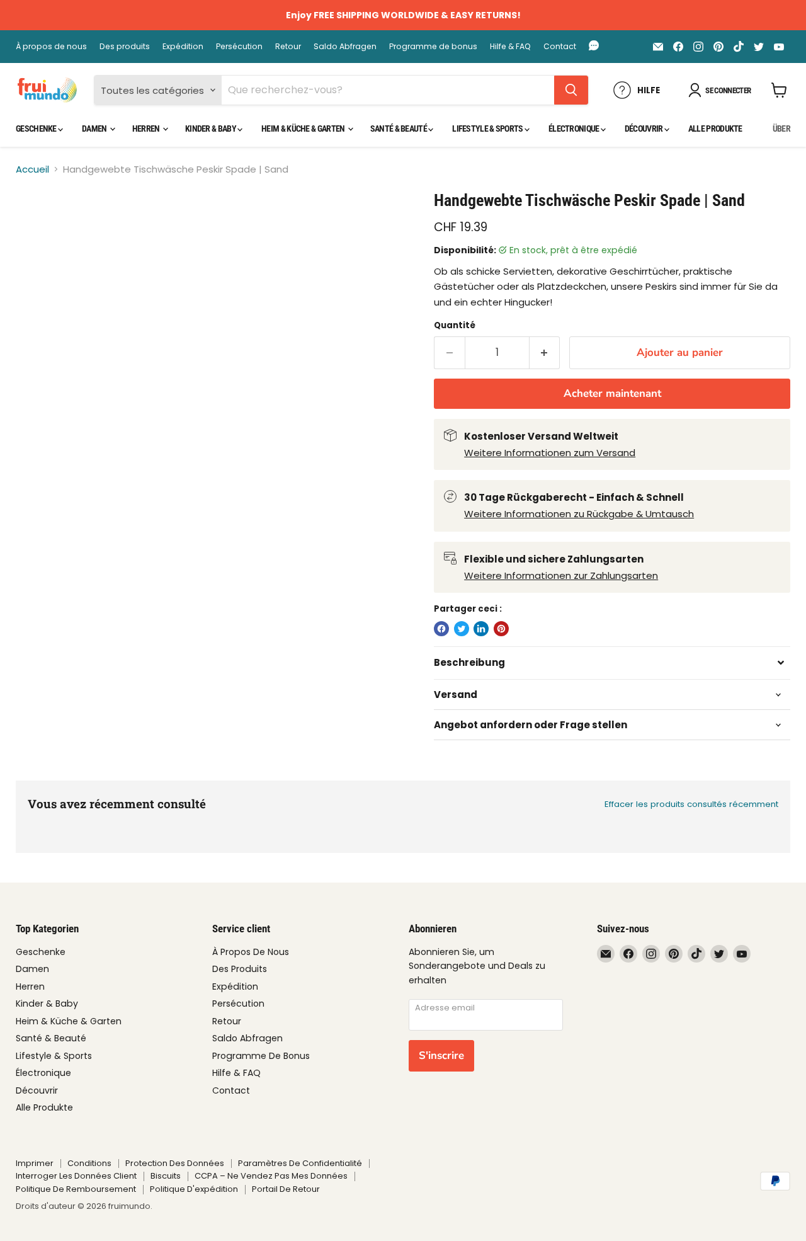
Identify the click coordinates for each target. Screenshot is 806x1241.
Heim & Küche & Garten (303, 128)
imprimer (35, 1163)
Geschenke (37, 128)
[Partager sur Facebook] (441, 628)
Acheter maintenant (612, 393)
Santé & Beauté (399, 128)
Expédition (182, 46)
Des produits (124, 46)
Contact (559, 46)
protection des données (174, 1163)
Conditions (89, 1163)
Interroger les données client (76, 1176)
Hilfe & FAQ (510, 46)
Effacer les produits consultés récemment (691, 804)
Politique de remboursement (76, 1189)
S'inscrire (441, 1055)
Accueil (32, 169)
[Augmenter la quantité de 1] (545, 352)
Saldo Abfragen (345, 46)
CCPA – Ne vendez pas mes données (271, 1176)
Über (781, 128)
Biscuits (165, 1176)
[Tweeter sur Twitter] (461, 628)
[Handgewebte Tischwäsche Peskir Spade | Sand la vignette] (39, 226)
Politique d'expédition (194, 1189)
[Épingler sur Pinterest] (501, 628)
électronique (574, 128)
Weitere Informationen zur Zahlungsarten (561, 575)
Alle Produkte (715, 128)
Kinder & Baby (211, 128)
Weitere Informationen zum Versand (549, 452)
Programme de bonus (433, 46)
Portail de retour (286, 1189)
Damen (95, 128)
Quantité (454, 325)
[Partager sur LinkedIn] (481, 628)
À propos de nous (51, 46)
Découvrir (644, 128)
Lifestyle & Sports (488, 128)
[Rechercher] (571, 90)
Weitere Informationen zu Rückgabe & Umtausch (579, 513)
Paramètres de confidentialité (300, 1163)
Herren (146, 128)
